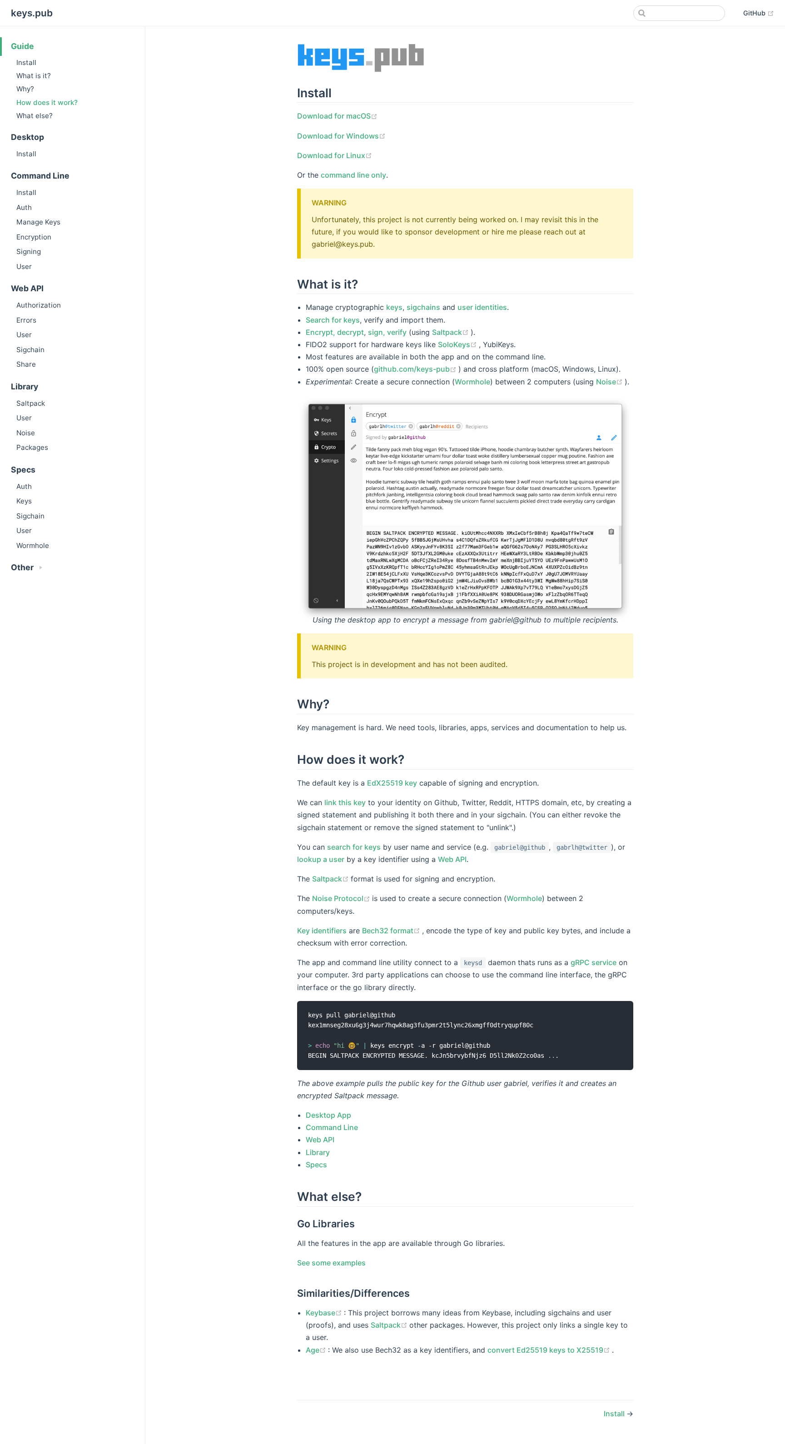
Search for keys (333, 319)
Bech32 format (392, 930)
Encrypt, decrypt (335, 332)
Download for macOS (337, 115)
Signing (28, 251)
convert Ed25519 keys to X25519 (549, 1349)
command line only (353, 174)
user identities (482, 307)
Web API (452, 859)
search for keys (354, 846)
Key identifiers (322, 930)
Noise (25, 432)
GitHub (758, 13)
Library (318, 1152)
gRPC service (593, 962)
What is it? (33, 75)
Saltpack (30, 403)
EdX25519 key (392, 782)
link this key (345, 802)
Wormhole (32, 545)
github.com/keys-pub (416, 368)
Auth (24, 207)
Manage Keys (38, 222)
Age (317, 1349)
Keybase (325, 1312)
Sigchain (30, 349)
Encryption (33, 237)
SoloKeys (458, 344)
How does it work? (47, 102)
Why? (25, 89)
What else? (34, 115)
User (24, 266)
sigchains (423, 307)
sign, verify (387, 332)
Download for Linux (334, 155)
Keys (24, 501)
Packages (32, 447)
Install (26, 62)
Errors (26, 320)
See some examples (331, 1262)
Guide (22, 46)
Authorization (38, 305)
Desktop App (328, 1115)
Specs (316, 1164)
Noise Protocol (342, 898)
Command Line (332, 1127)
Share (26, 364)
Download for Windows (341, 135)
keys (394, 307)
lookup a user (320, 859)
